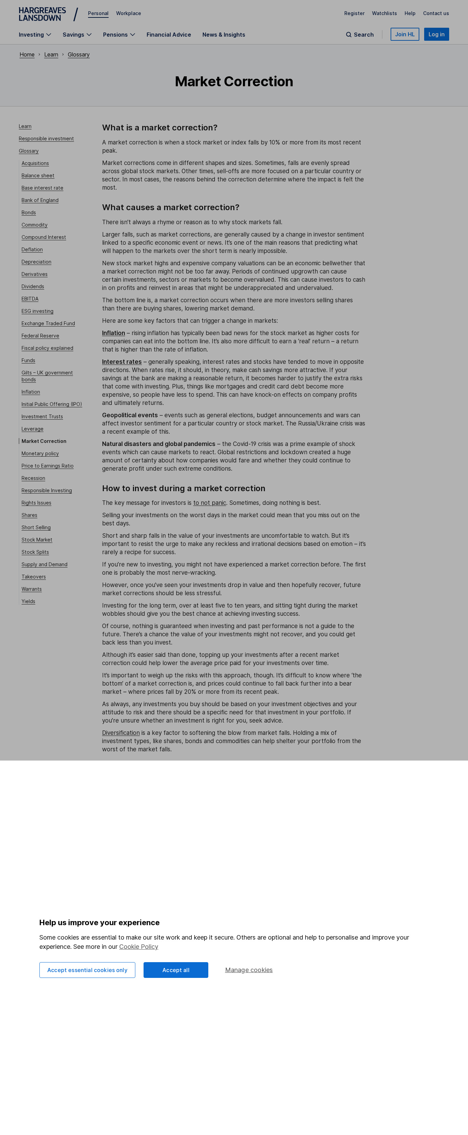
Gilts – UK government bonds (47, 376)
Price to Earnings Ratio (48, 466)
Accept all (175, 970)
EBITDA (30, 299)
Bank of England (40, 200)
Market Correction (44, 441)
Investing (31, 34)
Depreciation (36, 262)
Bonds (29, 212)
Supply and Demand (44, 564)
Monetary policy (40, 453)
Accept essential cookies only (87, 970)
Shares (29, 515)
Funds (28, 360)
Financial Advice (169, 34)
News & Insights (223, 34)
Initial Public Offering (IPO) (52, 404)
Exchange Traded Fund (48, 323)
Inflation (31, 392)
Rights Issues (36, 503)
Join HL (405, 34)
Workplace (128, 13)
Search (364, 34)
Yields (28, 601)
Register (354, 13)
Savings (73, 34)
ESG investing (37, 311)
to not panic (209, 502)
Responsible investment (46, 138)
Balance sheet (38, 175)
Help (410, 13)
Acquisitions (35, 163)
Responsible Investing (47, 490)
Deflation (32, 249)
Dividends (33, 286)
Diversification (121, 732)
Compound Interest (44, 237)
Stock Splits (35, 552)
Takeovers (34, 576)
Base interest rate (42, 188)
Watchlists (384, 13)
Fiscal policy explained (47, 348)
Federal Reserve (40, 336)
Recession (33, 478)
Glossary (79, 54)
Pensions (115, 34)
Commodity (35, 225)
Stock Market (37, 540)
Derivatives (35, 274)
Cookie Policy (138, 946)
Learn (51, 54)
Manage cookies (249, 969)
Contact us (436, 13)
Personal (98, 13)
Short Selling (36, 527)
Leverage (33, 429)
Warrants (32, 589)
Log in (437, 34)
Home (27, 54)
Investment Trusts (42, 416)
